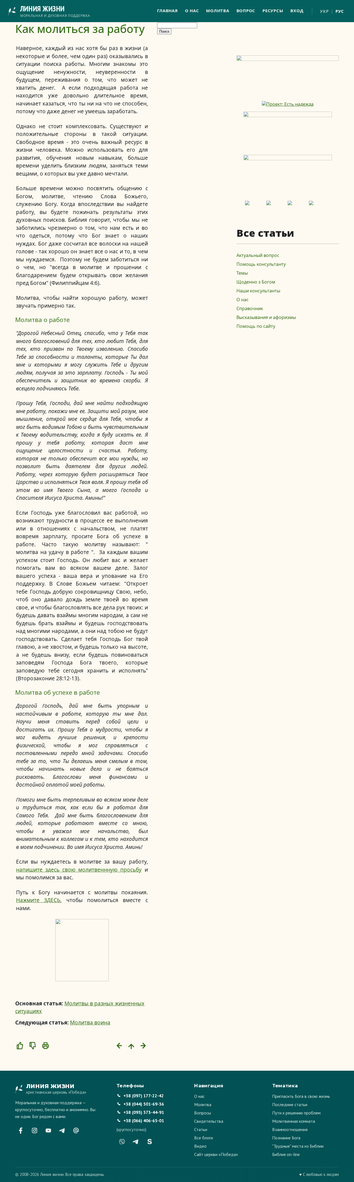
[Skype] (149, 1141)
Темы (242, 273)
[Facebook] (20, 1130)
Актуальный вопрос (257, 255)
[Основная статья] (131, 1045)
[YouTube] (48, 1130)
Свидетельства (208, 1121)
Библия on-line (286, 1154)
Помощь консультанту (261, 264)
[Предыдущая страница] (118, 1045)
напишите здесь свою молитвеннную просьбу (79, 869)
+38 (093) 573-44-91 (143, 1112)
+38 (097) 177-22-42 (143, 1095)
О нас (192, 10)
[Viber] (121, 1141)
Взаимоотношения (290, 1129)
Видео (200, 1146)
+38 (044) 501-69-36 (143, 1104)
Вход (296, 10)
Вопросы (202, 1113)
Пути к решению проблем (296, 1113)
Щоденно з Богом (255, 282)
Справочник (249, 308)
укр (324, 11)
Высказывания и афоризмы (266, 317)
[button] (20, 1045)
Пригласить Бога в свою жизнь (301, 1096)
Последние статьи (289, 1104)
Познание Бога (286, 1137)
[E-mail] (76, 1130)
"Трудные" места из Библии (298, 1146)
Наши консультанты (258, 291)
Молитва (217, 10)
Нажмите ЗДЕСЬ (38, 900)
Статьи (200, 1129)
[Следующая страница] (144, 1045)
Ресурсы (272, 10)
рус (339, 11)
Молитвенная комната (293, 1121)
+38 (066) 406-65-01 (143, 1120)
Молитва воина (90, 1022)
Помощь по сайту (255, 326)
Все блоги (203, 1137)
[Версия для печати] (45, 1045)
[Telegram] (62, 1130)
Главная (167, 10)
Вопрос (246, 10)
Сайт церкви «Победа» (216, 1154)
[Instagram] (34, 1130)
